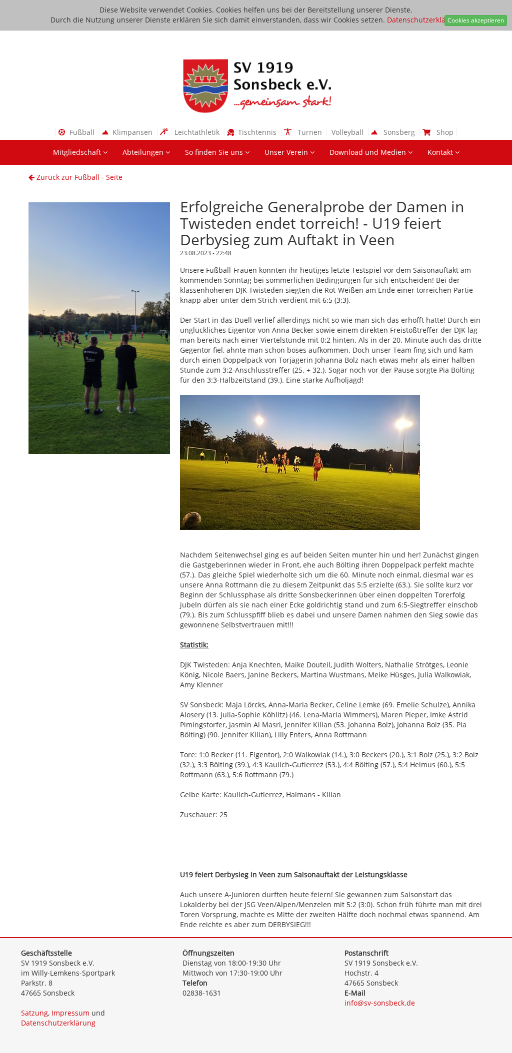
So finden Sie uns (215, 152)
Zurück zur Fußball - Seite (78, 177)
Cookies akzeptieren (476, 20)
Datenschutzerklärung (424, 19)
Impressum (71, 1013)
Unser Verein (287, 152)
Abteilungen (144, 152)
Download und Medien (369, 152)
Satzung (34, 1013)
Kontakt (441, 152)
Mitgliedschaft (78, 152)
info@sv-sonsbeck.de (379, 1003)
